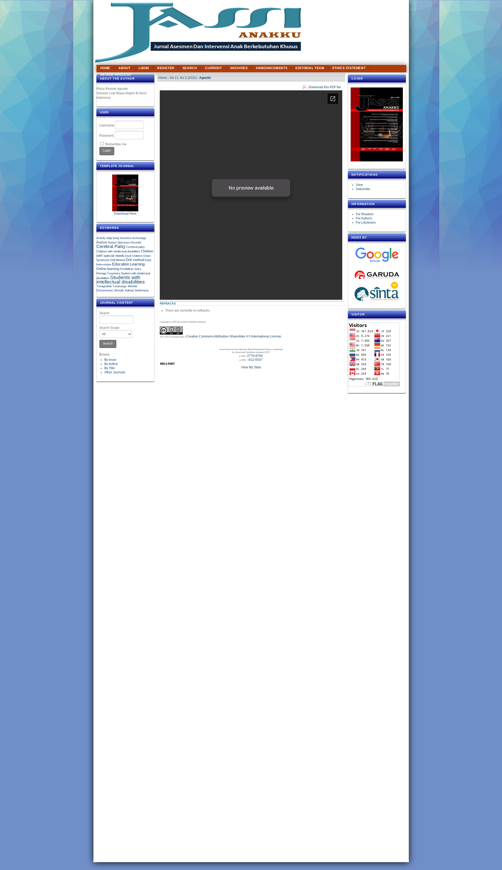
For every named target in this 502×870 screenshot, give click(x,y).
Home (105, 68)
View (359, 185)
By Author (111, 364)
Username (106, 125)
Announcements (271, 68)
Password (106, 135)
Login (144, 68)
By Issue (110, 360)
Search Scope (109, 328)
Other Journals (114, 372)
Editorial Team (309, 68)
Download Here (125, 213)
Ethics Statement (349, 68)
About (124, 68)
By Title (109, 368)
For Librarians (366, 222)
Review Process (115, 74)
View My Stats (251, 367)
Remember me (116, 144)
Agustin (205, 78)
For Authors (364, 218)
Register (165, 68)
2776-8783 (255, 356)
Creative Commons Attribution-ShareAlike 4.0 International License (233, 336)
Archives (239, 68)
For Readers (365, 214)
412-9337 (256, 360)
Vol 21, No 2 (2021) (183, 78)
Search (104, 313)
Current (213, 68)
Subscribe (363, 189)
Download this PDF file (325, 87)
